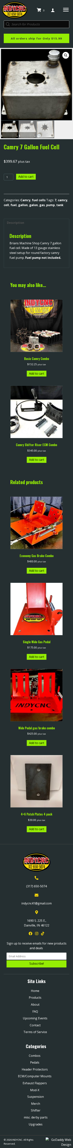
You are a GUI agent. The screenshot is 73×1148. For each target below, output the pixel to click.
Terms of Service (35, 1032)
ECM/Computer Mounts (34, 1076)
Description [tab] (15, 223)
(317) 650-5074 (36, 886)
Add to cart (26, 177)
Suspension (35, 1097)
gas (42, 205)
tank (59, 205)
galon (33, 205)
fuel (13, 205)
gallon (23, 205)
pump (50, 205)
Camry (25, 200)
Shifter (35, 1110)
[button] (65, 55)
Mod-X (34, 1090)
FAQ (35, 1011)
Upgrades (35, 1124)
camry (62, 200)
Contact (35, 1025)
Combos (34, 1056)
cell (6, 205)
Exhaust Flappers (35, 1083)
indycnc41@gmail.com (36, 903)
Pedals (34, 1062)
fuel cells (38, 200)
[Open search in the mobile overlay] (36, 24)
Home (35, 991)
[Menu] (66, 10)
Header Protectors (35, 1069)
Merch (35, 1104)
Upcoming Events (35, 1018)
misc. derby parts (36, 1117)
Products (35, 997)
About (35, 1004)
